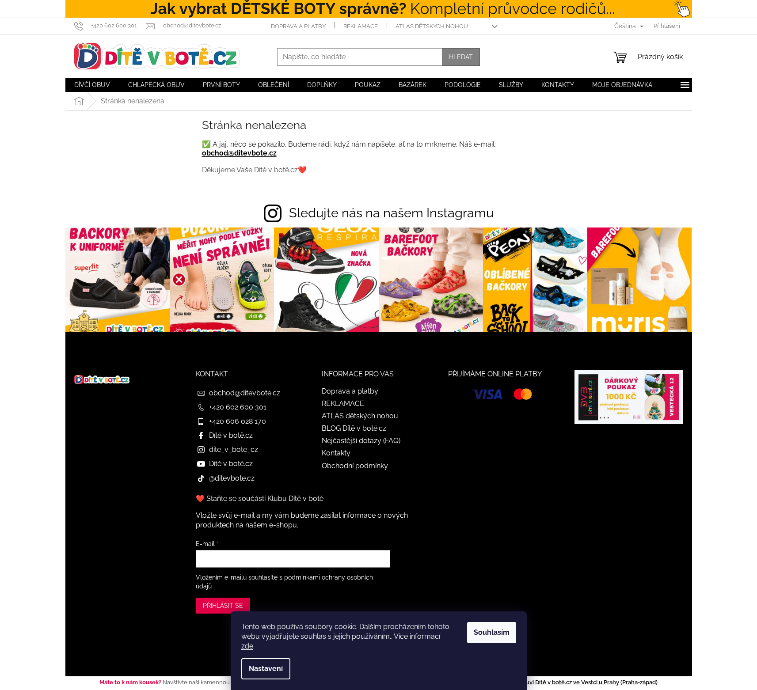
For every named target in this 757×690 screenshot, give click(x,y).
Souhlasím (492, 632)
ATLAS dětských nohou (432, 26)
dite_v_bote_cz (233, 449)
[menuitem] (92, 85)
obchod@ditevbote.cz (239, 153)
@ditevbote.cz (232, 478)
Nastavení (266, 668)
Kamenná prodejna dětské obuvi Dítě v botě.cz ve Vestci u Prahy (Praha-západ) (552, 682)
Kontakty (336, 453)
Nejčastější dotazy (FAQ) (361, 440)
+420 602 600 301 (237, 407)
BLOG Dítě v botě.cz (354, 428)
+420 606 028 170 (237, 421)
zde (247, 646)
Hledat (461, 57)
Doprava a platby (298, 26)
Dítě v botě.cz (231, 435)
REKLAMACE (360, 26)
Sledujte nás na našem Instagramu (391, 212)
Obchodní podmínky (355, 466)
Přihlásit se (223, 605)
